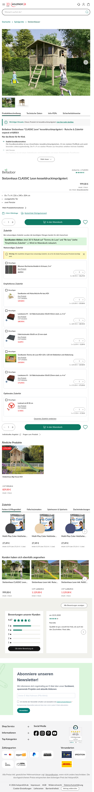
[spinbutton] (8, 222)
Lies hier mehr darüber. (65, 122)
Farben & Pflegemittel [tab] (11, 510)
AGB (44, 785)
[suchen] (87, 12)
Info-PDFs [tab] (52, 113)
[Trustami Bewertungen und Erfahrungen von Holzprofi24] (75, 734)
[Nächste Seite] (85, 62)
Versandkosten (51, 775)
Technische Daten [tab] (34, 113)
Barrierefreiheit (52, 789)
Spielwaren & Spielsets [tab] (57, 510)
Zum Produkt (22, 269)
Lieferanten (38, 789)
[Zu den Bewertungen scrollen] (80, 172)
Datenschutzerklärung (73, 785)
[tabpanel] (46, 140)
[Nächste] (87, 510)
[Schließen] (83, 254)
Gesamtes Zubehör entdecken (45, 419)
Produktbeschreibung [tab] (11, 113)
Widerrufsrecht (55, 785)
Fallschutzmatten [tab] (34, 510)
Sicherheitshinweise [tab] (71, 113)
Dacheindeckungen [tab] (81, 510)
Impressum (35, 785)
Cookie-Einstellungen (22, 789)
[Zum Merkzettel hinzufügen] (85, 222)
